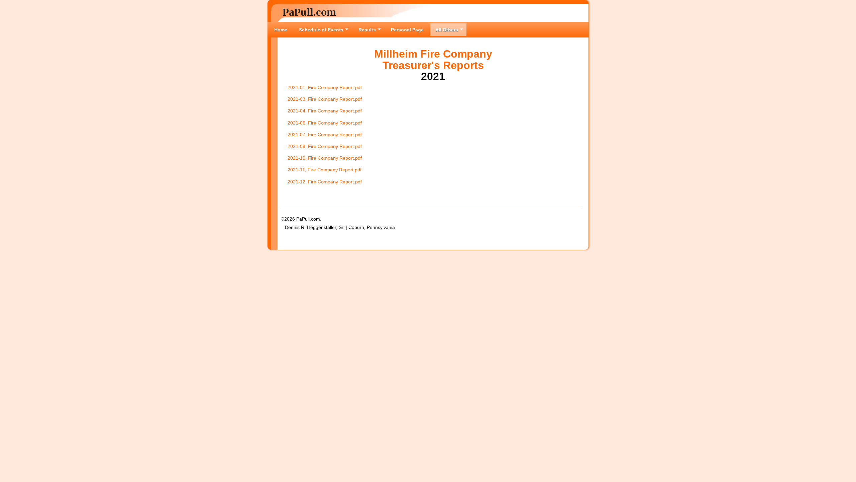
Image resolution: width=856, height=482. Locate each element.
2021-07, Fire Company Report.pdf (325, 134)
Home (280, 29)
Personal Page (407, 29)
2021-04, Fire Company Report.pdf (325, 110)
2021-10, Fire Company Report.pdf (325, 158)
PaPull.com (309, 12)
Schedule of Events (321, 29)
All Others (446, 29)
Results (367, 29)
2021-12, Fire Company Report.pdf (325, 181)
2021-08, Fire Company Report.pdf (325, 146)
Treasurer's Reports (433, 65)
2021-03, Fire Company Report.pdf (325, 99)
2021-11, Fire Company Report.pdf (324, 169)
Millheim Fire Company (433, 54)
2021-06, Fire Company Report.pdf (325, 123)
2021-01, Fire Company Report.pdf (325, 87)
